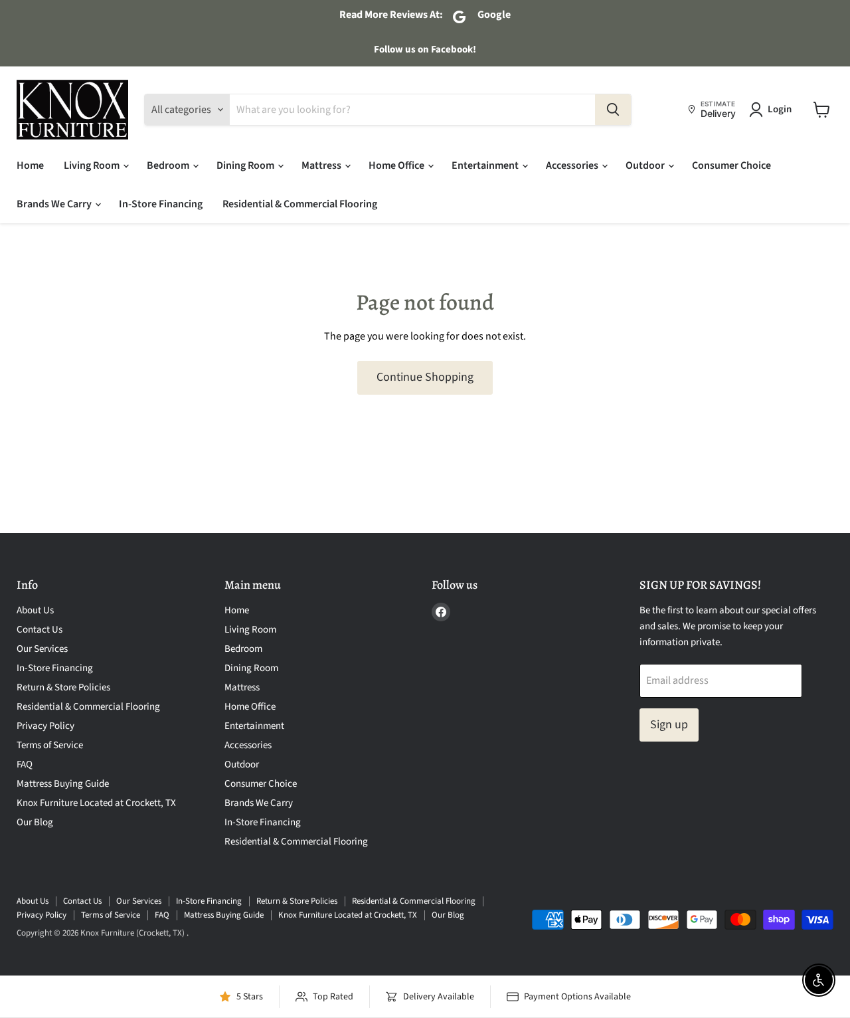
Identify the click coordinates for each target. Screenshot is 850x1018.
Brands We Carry (55, 204)
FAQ (25, 764)
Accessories (573, 165)
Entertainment (486, 165)
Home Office (397, 165)
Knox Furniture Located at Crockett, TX (96, 803)
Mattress (322, 165)
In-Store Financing (161, 204)
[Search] (613, 109)
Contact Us (39, 630)
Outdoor (646, 165)
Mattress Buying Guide (63, 784)
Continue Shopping (425, 377)
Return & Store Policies (63, 687)
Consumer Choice (731, 165)
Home (30, 165)
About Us (35, 610)
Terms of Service (50, 745)
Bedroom (169, 165)
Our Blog (35, 822)
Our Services (42, 649)
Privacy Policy (45, 726)
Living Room (93, 165)
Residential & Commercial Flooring (299, 204)
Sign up (669, 724)
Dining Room (246, 165)
